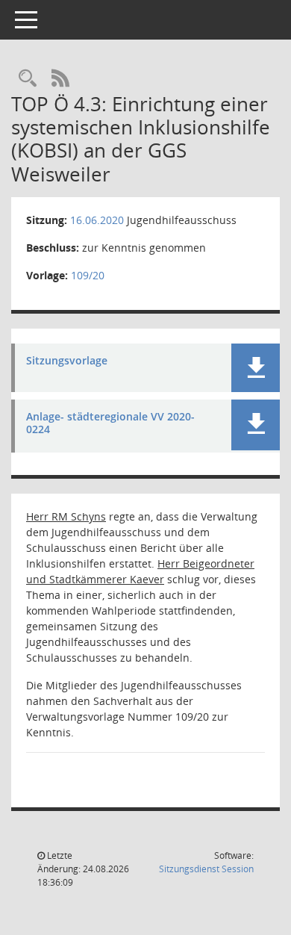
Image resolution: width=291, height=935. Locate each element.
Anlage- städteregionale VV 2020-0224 (110, 423)
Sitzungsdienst (206, 869)
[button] (255, 368)
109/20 (87, 275)
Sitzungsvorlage (66, 361)
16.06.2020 (97, 220)
